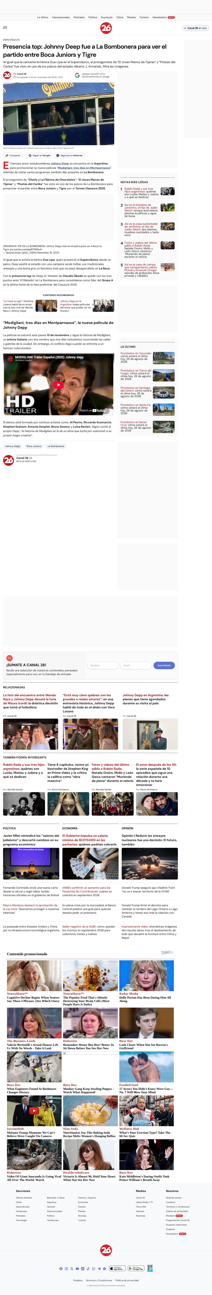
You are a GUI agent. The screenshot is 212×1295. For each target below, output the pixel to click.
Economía (70, 828)
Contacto (170, 1202)
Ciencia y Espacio (87, 1197)
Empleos (170, 1229)
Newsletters (175, 1233)
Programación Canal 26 (177, 1220)
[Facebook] (61, 1268)
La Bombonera (56, 446)
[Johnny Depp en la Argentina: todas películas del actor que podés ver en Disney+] (103, 306)
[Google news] (104, 1268)
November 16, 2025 (48, 252)
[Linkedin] (82, 1268)
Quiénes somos (173, 1197)
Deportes (51, 1202)
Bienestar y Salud (55, 1197)
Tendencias (53, 1220)
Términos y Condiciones (99, 1280)
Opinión (127, 828)
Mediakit (174, 1215)
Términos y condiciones (178, 1206)
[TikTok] (88, 1268)
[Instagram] (66, 1268)
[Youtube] (77, 1268)
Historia (82, 1206)
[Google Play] (136, 1269)
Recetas (82, 1215)
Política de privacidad (177, 1211)
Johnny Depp (12, 446)
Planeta (82, 1211)
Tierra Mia (141, 1206)
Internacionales (54, 1211)
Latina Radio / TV (144, 1202)
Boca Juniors (34, 446)
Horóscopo (21, 1211)
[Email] (30, 458)
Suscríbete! (164, 665)
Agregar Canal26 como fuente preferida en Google (96, 75)
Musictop (140, 1215)
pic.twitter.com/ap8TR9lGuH (26, 249)
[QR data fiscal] (150, 1271)
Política (9, 828)
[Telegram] (99, 1268)
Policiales (20, 1215)
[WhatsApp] (93, 1268)
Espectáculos (11, 39)
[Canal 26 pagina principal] (106, 33)
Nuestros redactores (176, 1224)
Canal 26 (21, 73)
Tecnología (21, 1220)
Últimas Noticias (24, 1197)
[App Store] (117, 1269)
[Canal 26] (106, 1250)
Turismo (82, 1220)
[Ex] (71, 1268)
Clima (19, 1202)
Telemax (140, 1211)
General (51, 1206)
